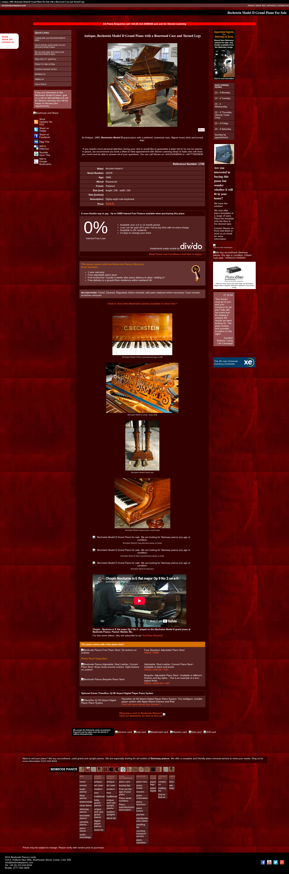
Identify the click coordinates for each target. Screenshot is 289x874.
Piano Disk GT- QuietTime (45, 59)
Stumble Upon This (44, 153)
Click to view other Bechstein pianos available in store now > (142, 303)
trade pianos (83, 790)
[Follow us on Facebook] (36, 137)
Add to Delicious (44, 147)
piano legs (153, 783)
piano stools (83, 829)
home (5, 36)
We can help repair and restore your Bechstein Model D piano (49, 53)
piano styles (153, 789)
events (83, 785)
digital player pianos (97, 823)
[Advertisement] (144, 746)
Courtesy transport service (46, 69)
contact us (8, 42)
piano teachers (141, 803)
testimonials (86, 801)
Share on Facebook (44, 136)
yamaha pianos (84, 823)
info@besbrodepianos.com (14, 6)
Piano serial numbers (125, 799)
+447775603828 (194, 154)
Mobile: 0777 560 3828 (17, 867)
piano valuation (141, 841)
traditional (99, 796)
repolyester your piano (142, 819)
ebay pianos (83, 796)
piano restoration (142, 796)
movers (140, 791)
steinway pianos (84, 810)
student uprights (111, 813)
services (271, 5)
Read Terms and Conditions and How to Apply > (176, 254)
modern (98, 789)
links (171, 781)
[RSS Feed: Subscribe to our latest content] (36, 123)
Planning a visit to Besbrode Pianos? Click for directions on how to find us (140, 714)
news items (85, 805)
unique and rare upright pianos (111, 804)
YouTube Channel (152, 635)
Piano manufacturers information (126, 807)
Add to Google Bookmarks (45, 161)
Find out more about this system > (141, 704)
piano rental (139, 786)
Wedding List (40, 74)
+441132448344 (173, 154)
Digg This (44, 141)
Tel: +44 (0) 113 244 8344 (18, 865)
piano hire (141, 781)
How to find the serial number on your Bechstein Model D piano (50, 46)
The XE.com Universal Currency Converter (226, 362)
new (96, 792)
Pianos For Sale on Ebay (45, 64)
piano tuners (139, 809)
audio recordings (85, 836)
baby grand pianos (97, 803)
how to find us (161, 795)
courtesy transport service (141, 834)
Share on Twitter (44, 129)
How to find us (40, 84)
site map (171, 786)
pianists (140, 814)
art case (98, 785)
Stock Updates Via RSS (45, 122)
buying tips (124, 785)
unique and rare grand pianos (98, 813)
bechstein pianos (85, 816)
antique (98, 781)
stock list (7, 39)
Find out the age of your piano (125, 792)
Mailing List (39, 79)
